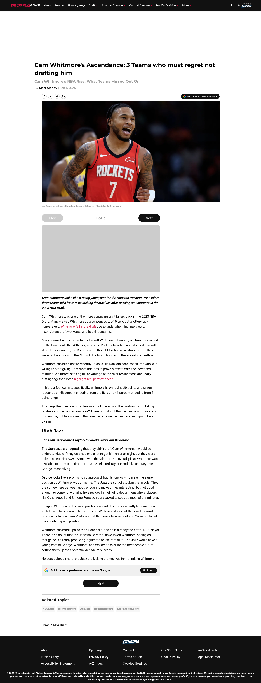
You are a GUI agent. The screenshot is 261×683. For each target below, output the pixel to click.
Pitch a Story (50, 657)
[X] (238, 5)
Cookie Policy (170, 657)
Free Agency (76, 5)
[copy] (63, 96)
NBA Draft (48, 608)
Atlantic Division (112, 5)
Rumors (59, 5)
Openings (95, 650)
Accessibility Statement (58, 663)
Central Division (139, 5)
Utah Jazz (85, 608)
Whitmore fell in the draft (78, 326)
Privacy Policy (99, 657)
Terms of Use (132, 657)
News (47, 5)
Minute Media (22, 673)
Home (46, 625)
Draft (91, 5)
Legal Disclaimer (208, 657)
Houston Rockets (103, 608)
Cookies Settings (135, 663)
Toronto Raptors (67, 608)
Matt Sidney (48, 88)
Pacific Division (166, 5)
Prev (52, 218)
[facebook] (231, 5)
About (45, 650)
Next (149, 218)
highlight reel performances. (94, 379)
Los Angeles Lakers (128, 608)
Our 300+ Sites (171, 650)
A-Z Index (96, 663)
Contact (128, 650)
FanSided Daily (207, 650)
